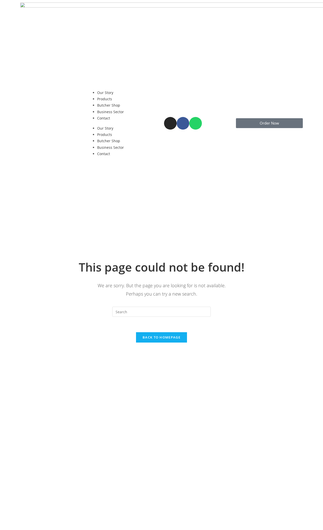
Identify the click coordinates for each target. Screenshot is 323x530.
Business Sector (110, 111)
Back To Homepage (161, 337)
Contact (103, 118)
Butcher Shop (108, 105)
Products (104, 99)
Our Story (105, 92)
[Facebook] (183, 123)
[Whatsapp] (195, 123)
